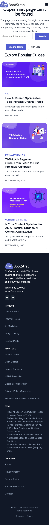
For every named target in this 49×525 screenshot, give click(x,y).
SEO (7, 93)
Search (42, 36)
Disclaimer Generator (16, 383)
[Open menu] (46, 4)
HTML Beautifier (13, 376)
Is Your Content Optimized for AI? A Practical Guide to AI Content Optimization (24, 228)
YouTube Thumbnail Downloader (22, 398)
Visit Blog (35, 47)
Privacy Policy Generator (18, 391)
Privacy (20, 516)
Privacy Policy (12, 471)
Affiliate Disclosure (14, 486)
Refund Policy (12, 479)
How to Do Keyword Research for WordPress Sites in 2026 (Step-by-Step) (25, 447)
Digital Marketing (15, 155)
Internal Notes (12, 319)
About (8, 464)
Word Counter (12, 354)
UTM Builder (11, 361)
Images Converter (14, 369)
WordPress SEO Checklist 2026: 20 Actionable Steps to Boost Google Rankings (25, 437)
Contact (9, 493)
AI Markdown (12, 326)
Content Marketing (16, 220)
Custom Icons (12, 311)
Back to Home (16, 47)
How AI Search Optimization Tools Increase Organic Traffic (24, 99)
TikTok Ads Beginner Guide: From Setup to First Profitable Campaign (22, 163)
